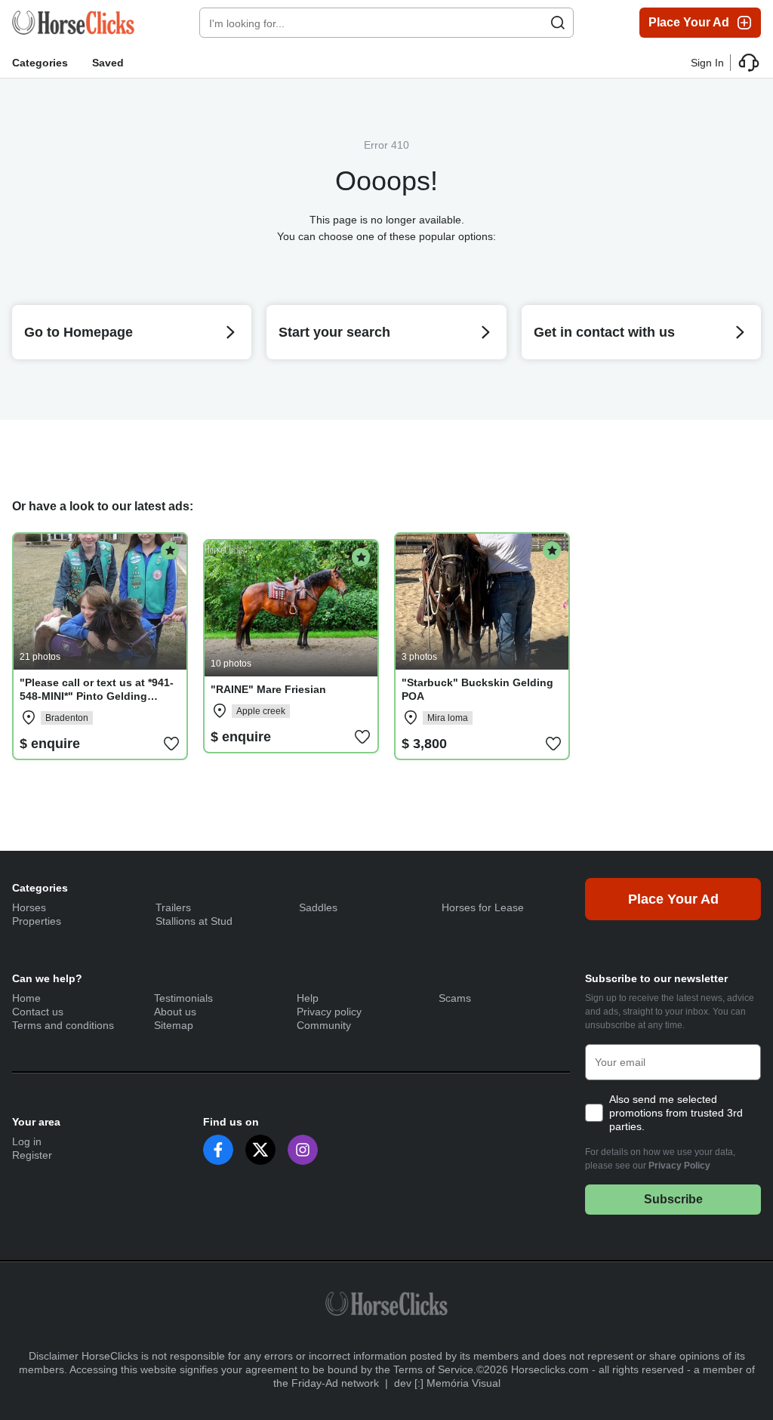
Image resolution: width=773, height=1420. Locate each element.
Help (308, 998)
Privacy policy (329, 1012)
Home (26, 998)
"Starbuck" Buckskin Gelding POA (477, 689)
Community (324, 1025)
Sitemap (173, 1025)
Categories (40, 63)
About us (175, 1012)
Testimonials (183, 998)
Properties (36, 921)
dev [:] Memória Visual (447, 1383)
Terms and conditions (63, 1025)
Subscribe (673, 1199)
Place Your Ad (688, 22)
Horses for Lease (483, 907)
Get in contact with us (604, 332)
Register (32, 1155)
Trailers (173, 907)
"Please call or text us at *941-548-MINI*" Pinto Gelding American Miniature (97, 696)
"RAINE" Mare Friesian (268, 689)
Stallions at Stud (194, 921)
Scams (455, 998)
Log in (27, 1141)
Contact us (37, 1012)
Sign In (707, 63)
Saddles (318, 907)
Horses (29, 907)
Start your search (334, 332)
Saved (108, 63)
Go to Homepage (78, 332)
